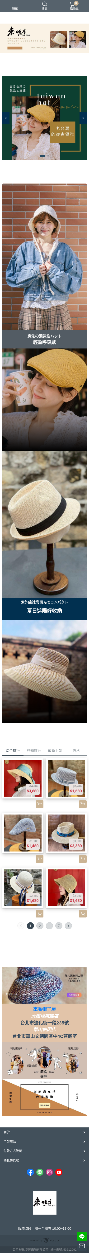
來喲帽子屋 (44, 1009)
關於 (7, 1132)
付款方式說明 (13, 1151)
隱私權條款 (11, 1160)
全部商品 (10, 1141)
